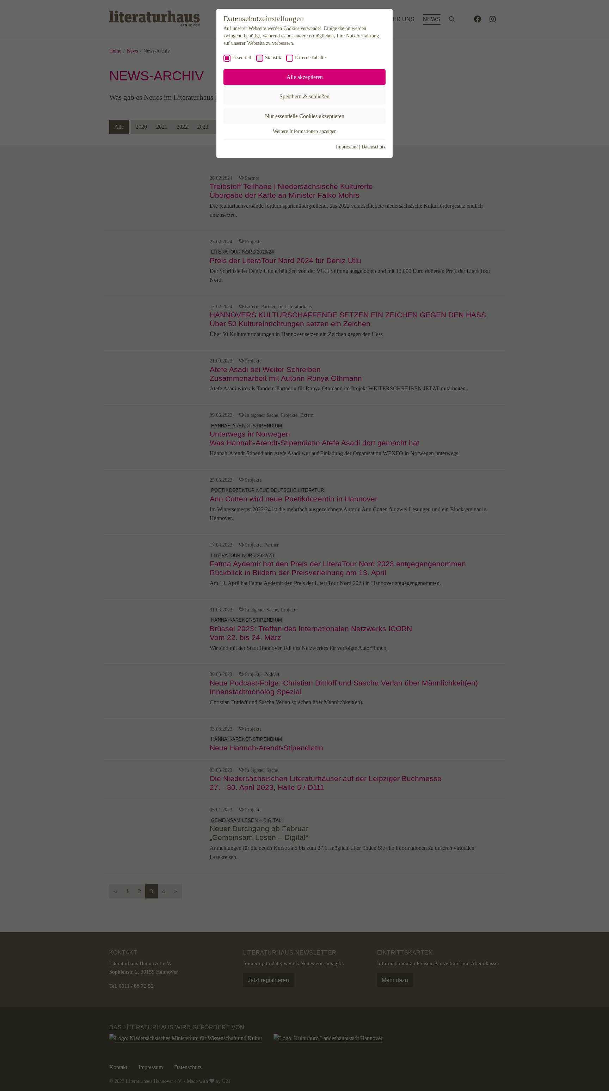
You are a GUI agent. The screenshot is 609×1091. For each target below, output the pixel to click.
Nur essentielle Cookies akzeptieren (304, 116)
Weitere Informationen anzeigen (305, 131)
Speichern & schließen (304, 96)
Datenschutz (374, 147)
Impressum (347, 147)
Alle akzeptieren (305, 77)
